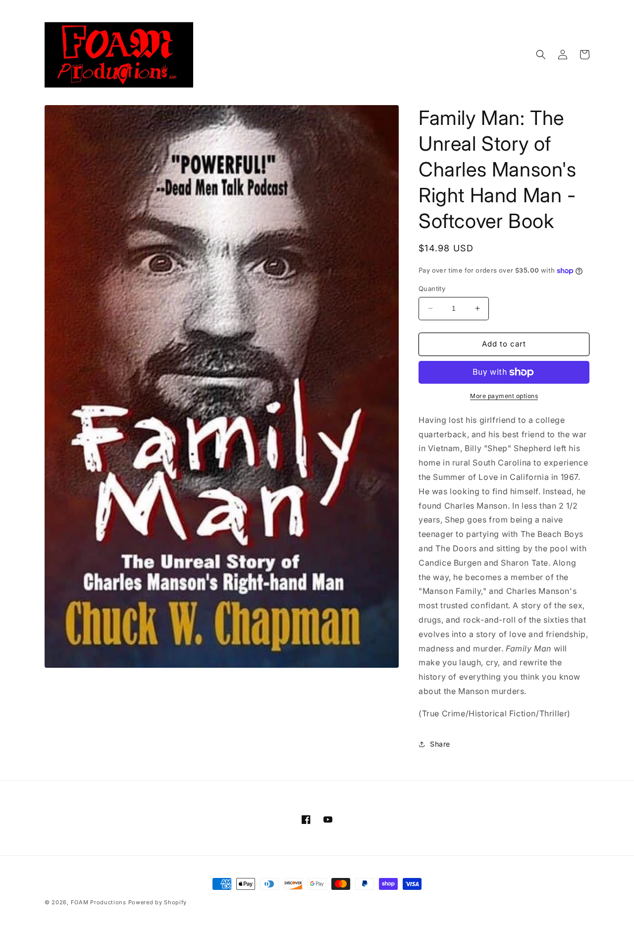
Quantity (432, 288)
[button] (541, 54)
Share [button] (440, 744)
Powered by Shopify (157, 902)
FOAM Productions (98, 902)
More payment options (504, 396)
